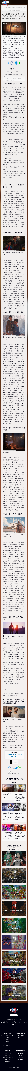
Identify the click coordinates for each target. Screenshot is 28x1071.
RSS (21, 1057)
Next (15, 762)
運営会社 (7, 1061)
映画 (7, 1041)
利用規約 (7, 1055)
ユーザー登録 (20, 1035)
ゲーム (7, 1037)
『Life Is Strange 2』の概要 (11, 72)
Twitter (21, 1053)
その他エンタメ (7, 1046)
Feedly (21, 1059)
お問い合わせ (7, 1053)
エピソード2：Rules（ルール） (14, 80)
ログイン (20, 1037)
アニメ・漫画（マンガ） (7, 1035)
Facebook (21, 1055)
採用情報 (7, 1059)
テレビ (7, 1043)
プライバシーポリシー (7, 1057)
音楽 (7, 1039)
